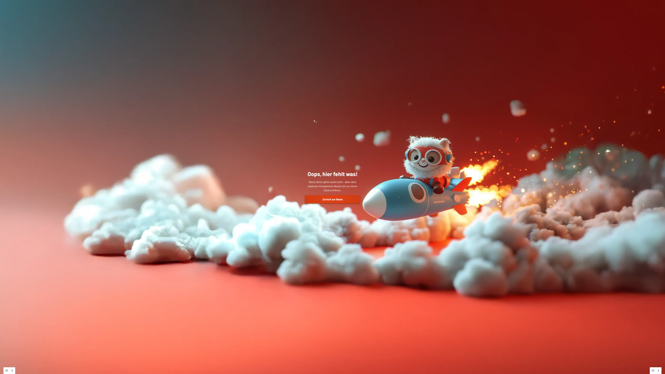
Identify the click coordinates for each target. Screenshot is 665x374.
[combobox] (9, 370)
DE (6, 370)
